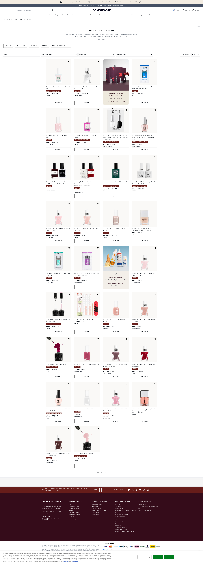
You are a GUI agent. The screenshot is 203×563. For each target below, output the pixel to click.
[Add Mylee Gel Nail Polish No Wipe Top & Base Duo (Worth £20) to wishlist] (155, 157)
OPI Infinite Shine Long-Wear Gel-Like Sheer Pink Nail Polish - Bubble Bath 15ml (144, 137)
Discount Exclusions (74, 508)
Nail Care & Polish (13, 19)
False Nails (8, 45)
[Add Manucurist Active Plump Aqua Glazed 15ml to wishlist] (69, 61)
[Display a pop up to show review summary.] (58, 93)
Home (4, 19)
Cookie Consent (46, 516)
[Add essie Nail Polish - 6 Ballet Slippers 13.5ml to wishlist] (127, 203)
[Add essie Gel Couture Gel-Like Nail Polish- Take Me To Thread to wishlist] (127, 339)
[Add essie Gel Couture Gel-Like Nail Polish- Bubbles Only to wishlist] (155, 339)
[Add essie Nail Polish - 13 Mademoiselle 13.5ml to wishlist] (69, 110)
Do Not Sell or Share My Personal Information (51, 519)
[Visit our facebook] (129, 490)
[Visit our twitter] (133, 490)
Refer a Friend (118, 525)
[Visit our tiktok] (144, 490)
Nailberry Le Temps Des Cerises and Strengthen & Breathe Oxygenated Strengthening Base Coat (85, 183)
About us (117, 504)
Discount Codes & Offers (121, 514)
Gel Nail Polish (21, 45)
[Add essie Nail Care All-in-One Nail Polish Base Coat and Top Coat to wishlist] (155, 61)
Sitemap (117, 523)
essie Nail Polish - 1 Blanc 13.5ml (84, 409)
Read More (101, 39)
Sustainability (95, 512)
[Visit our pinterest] (148, 490)
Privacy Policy (95, 506)
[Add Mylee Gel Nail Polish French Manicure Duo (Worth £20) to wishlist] (69, 294)
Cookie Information (97, 508)
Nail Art (45, 45)
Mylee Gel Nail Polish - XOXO (83, 453)
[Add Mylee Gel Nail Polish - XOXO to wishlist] (98, 428)
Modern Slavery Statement (99, 510)
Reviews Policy (95, 514)
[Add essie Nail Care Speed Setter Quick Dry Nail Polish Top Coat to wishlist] (98, 248)
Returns (71, 510)
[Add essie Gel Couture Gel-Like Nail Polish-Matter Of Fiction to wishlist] (155, 248)
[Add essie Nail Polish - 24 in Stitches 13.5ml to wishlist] (98, 339)
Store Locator (142, 504)
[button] (116, 82)
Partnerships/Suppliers (121, 522)
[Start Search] (53, 10)
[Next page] (105, 473)
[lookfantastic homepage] (102, 10)
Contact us (72, 516)
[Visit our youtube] (140, 490)
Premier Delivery (73, 518)
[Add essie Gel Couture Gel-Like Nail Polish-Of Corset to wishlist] (155, 294)
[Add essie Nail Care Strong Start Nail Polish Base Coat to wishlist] (69, 248)
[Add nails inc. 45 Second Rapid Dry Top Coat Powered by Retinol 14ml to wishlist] (155, 384)
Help (70, 504)
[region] (101, 557)
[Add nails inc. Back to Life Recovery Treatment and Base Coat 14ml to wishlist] (155, 203)
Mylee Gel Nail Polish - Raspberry (56, 364)
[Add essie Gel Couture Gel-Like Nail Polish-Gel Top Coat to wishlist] (98, 61)
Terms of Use (74, 561)
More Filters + (185, 54)
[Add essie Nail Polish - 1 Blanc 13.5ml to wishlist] (98, 384)
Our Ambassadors (120, 518)
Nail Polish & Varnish (101, 31)
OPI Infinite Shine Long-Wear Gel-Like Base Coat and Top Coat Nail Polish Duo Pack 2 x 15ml (116, 137)
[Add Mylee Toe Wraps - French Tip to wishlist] (98, 294)
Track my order (73, 520)
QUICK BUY (58, 102)
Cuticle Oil (34, 45)
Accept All (169, 557)
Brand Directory (119, 508)
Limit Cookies (157, 557)
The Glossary (118, 506)
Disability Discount (120, 516)
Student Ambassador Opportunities (124, 531)
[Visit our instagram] (136, 490)
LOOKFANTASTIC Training (144, 510)
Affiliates (117, 520)
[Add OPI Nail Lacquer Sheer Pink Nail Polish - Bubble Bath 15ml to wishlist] (69, 384)
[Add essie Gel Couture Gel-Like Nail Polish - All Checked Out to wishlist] (69, 428)
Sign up (95, 489)
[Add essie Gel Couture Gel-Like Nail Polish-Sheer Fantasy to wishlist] (69, 203)
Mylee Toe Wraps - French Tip (83, 319)
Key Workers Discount (121, 527)
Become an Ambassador (121, 529)
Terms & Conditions (97, 504)
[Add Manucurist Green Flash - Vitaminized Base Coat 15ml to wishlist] (127, 157)
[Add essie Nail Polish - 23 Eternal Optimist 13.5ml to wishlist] (127, 294)
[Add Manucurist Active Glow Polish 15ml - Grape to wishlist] (98, 110)
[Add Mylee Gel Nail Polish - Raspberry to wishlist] (69, 339)
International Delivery (74, 514)
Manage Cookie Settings (144, 557)
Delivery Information (74, 512)
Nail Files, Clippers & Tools (60, 45)
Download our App (74, 506)
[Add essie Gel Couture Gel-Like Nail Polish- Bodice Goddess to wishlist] (127, 384)
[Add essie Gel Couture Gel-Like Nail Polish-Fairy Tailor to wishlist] (98, 203)
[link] (186, 10)
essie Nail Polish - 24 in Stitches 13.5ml (86, 364)
